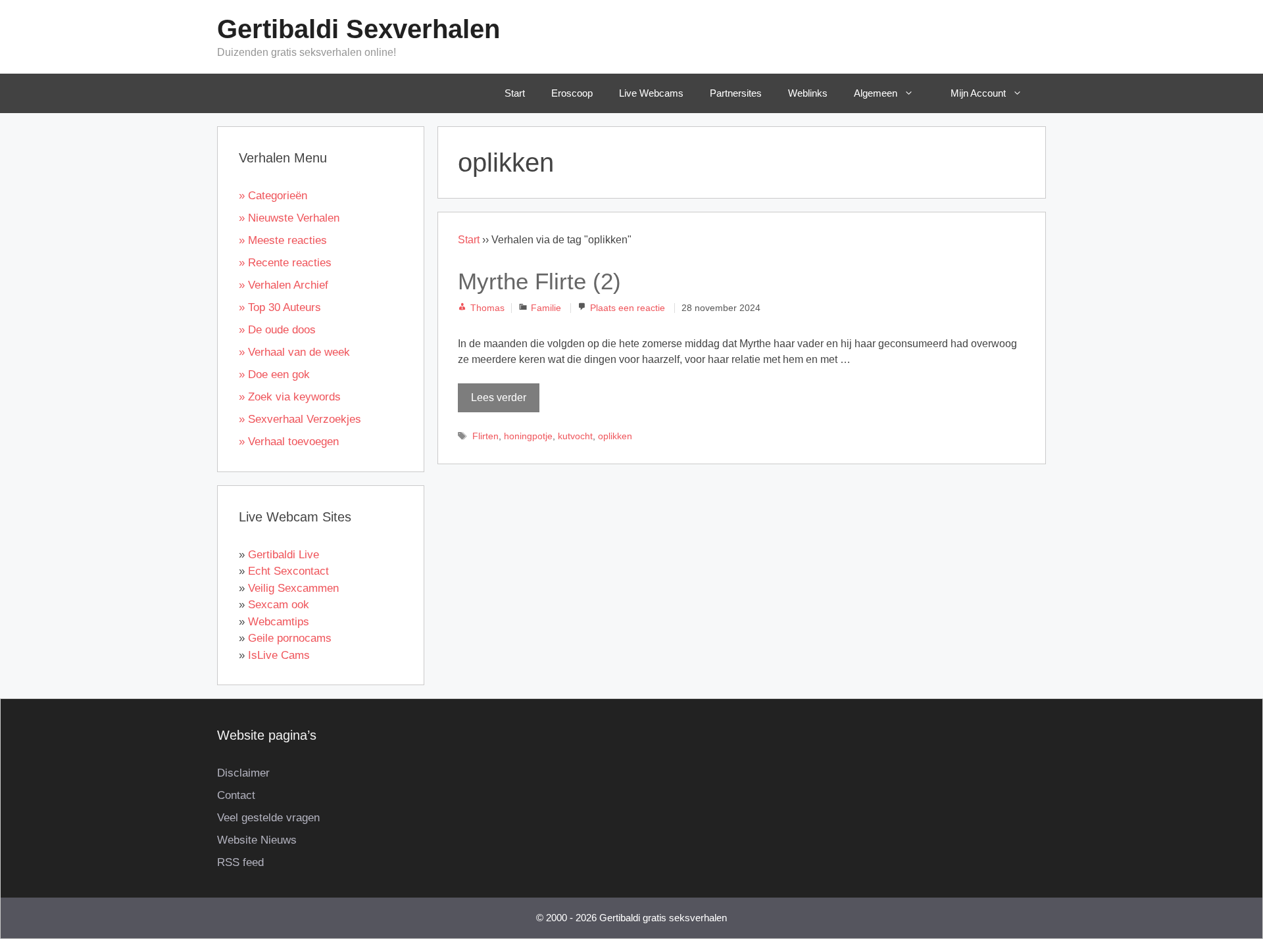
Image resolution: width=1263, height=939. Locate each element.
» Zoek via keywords (290, 397)
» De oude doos (277, 330)
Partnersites (736, 93)
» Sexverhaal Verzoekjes (300, 419)
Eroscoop (572, 93)
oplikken (615, 436)
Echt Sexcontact (288, 571)
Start (515, 93)
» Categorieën (273, 195)
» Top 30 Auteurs (280, 307)
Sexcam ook (278, 604)
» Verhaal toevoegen (289, 441)
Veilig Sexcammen (293, 588)
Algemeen (875, 93)
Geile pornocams (290, 638)
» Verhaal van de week (294, 352)
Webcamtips (278, 621)
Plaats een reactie (627, 308)
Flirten (485, 436)
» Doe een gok (274, 374)
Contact (236, 795)
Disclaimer (243, 773)
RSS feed (240, 862)
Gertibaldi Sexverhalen (358, 28)
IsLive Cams (279, 655)
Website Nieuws (257, 840)
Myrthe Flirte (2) (539, 281)
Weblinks (808, 93)
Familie (546, 308)
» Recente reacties (285, 262)
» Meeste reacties (283, 240)
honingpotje (528, 436)
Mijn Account (978, 93)
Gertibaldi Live (283, 554)
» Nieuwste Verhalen (289, 218)
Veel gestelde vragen (268, 817)
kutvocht (575, 436)
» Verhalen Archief (283, 285)
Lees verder (498, 397)
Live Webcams (651, 93)
